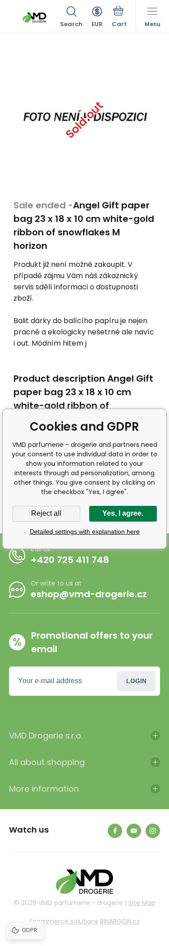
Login (136, 681)
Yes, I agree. (122, 513)
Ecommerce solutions (63, 921)
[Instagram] (153, 831)
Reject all (46, 513)
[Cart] (119, 17)
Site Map (141, 902)
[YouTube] (134, 831)
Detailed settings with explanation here (85, 531)
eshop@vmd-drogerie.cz (89, 594)
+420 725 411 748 (70, 560)
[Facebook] (115, 831)
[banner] (34, 17)
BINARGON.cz (120, 921)
